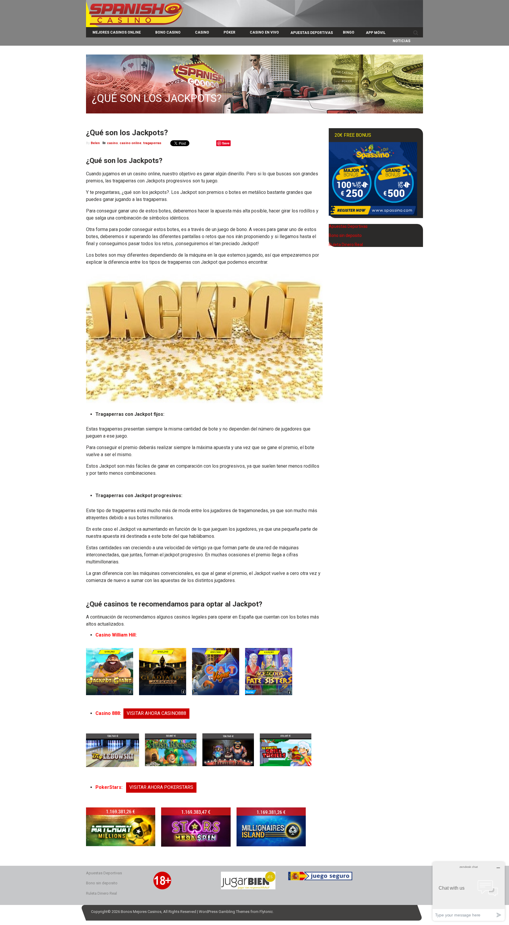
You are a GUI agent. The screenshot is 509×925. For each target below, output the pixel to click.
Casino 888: (108, 713)
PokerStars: (109, 787)
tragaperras (152, 143)
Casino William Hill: (116, 635)
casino (112, 143)
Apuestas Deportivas (348, 226)
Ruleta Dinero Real (346, 244)
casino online (130, 143)
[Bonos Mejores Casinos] (134, 25)
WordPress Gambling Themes (224, 911)
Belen (95, 143)
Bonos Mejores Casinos (141, 911)
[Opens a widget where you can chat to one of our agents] (468, 891)
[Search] (415, 32)
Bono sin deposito (345, 235)
